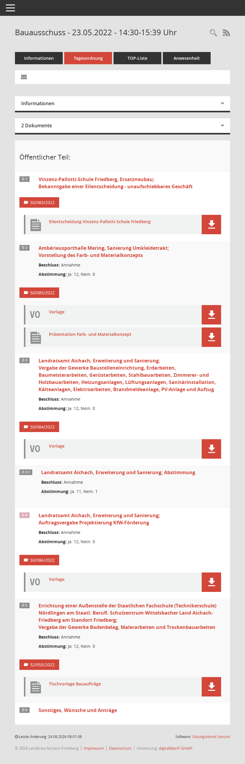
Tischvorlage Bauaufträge (75, 684)
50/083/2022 (42, 202)
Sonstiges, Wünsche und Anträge (78, 710)
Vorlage (57, 312)
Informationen (39, 58)
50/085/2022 (42, 293)
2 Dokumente (36, 125)
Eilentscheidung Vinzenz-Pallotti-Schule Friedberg (100, 221)
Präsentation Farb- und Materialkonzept (90, 334)
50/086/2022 (42, 560)
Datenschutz (120, 748)
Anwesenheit (187, 58)
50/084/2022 (42, 427)
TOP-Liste (137, 58)
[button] (211, 224)
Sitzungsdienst (211, 736)
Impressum (94, 748)
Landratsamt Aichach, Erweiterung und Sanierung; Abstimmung (118, 472)
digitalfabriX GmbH (175, 748)
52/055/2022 (42, 664)
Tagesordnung (88, 58)
